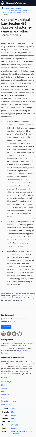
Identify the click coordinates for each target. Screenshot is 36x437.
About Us (4, 388)
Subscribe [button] (6, 327)
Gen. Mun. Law (16, 8)
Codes (13, 409)
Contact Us (5, 395)
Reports (4, 398)
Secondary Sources (8, 401)
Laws (7, 8)
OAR (12, 425)
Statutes (14, 415)
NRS (12, 418)
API (2, 391)
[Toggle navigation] (32, 3)
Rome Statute (16, 431)
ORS (16, 425)
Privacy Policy (6, 404)
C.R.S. (13, 412)
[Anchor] (15, 116)
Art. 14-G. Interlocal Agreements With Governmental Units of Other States (16, 11)
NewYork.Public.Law (16, 3)
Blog (3, 385)
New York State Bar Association (16, 343)
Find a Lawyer (6, 382)
